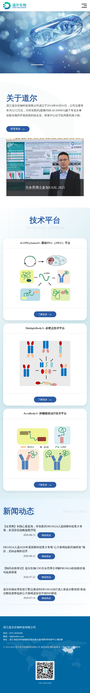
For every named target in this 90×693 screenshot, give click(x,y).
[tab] (37, 64)
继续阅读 (46, 535)
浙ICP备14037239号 (71, 647)
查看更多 (15, 129)
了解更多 (43, 314)
